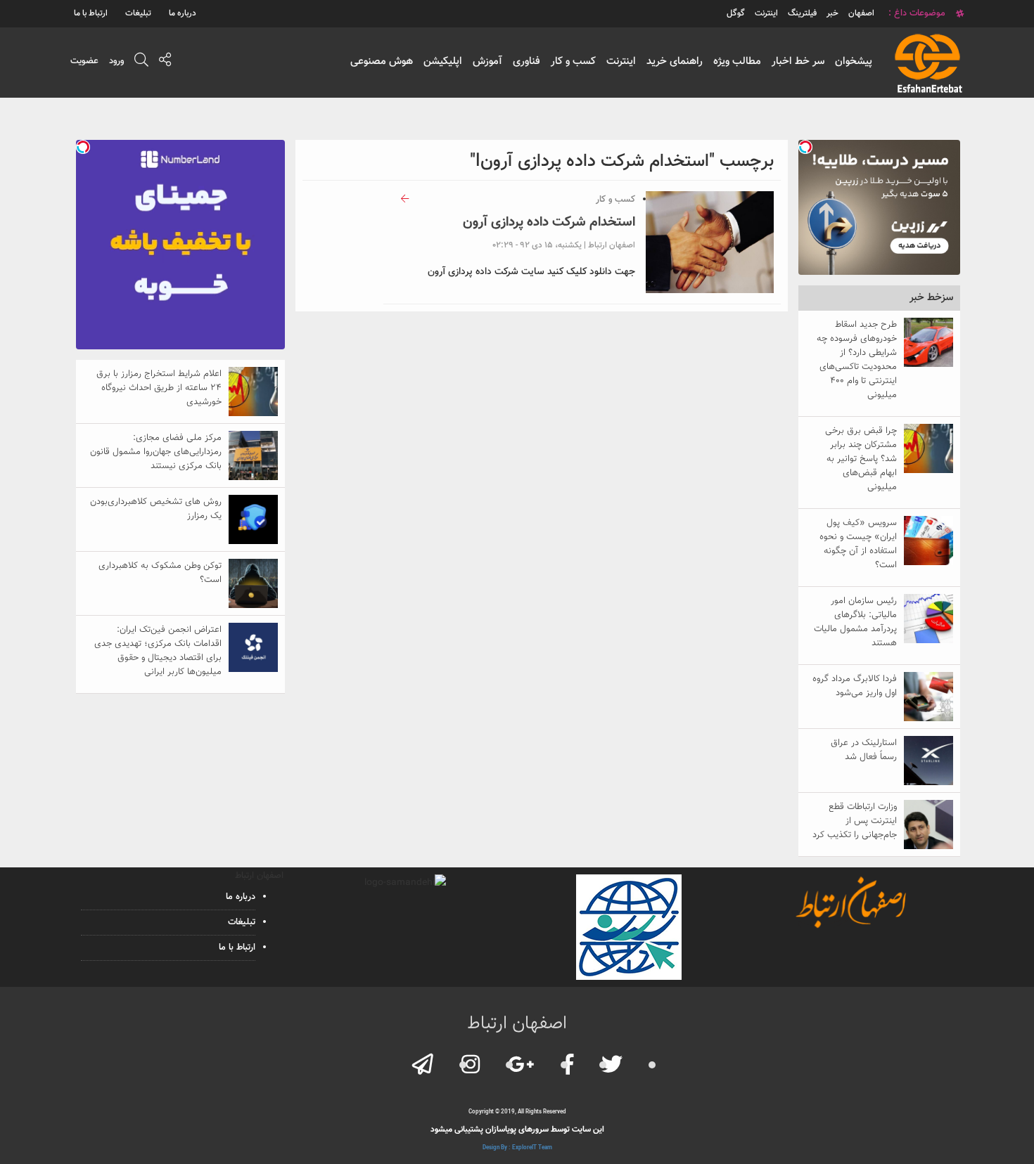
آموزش (487, 61)
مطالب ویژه (737, 61)
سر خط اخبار (798, 61)
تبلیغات (138, 13)
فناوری (526, 61)
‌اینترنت (766, 13)
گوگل (736, 13)
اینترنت (621, 61)
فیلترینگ (802, 13)
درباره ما (182, 13)
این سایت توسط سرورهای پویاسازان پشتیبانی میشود (517, 1129)
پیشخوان (853, 61)
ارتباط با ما (91, 13)
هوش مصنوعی (381, 61)
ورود (116, 61)
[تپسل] (805, 147)
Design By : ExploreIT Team (517, 1148)
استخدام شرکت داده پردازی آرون (549, 222)
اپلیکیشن (442, 61)
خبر (832, 13)
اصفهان (861, 13)
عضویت (84, 61)
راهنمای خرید (674, 61)
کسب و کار (573, 61)
